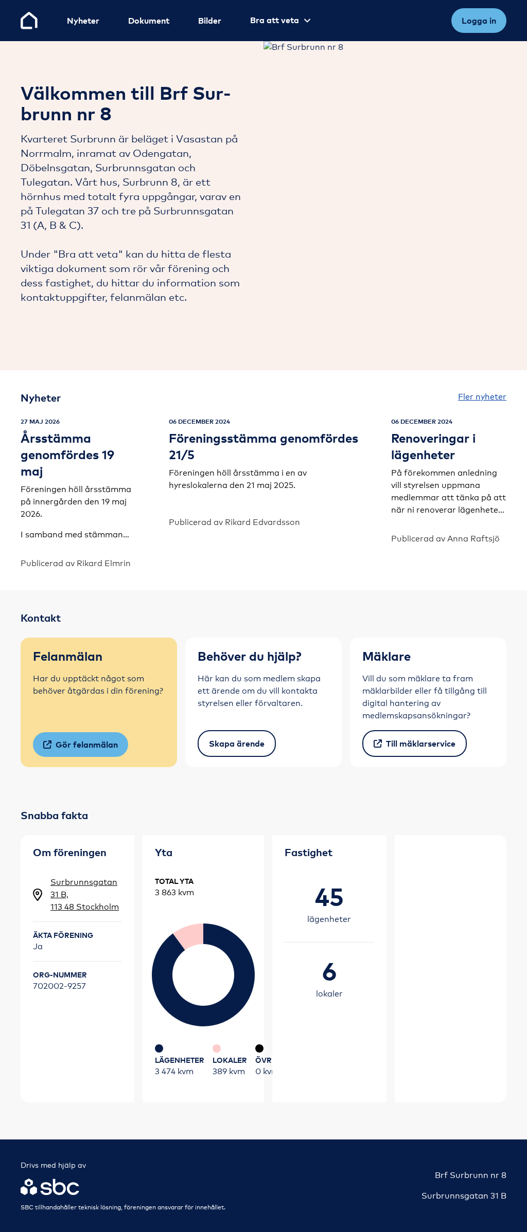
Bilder (209, 20)
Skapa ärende (237, 743)
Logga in (479, 20)
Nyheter (83, 20)
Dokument (148, 20)
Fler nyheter (482, 397)
